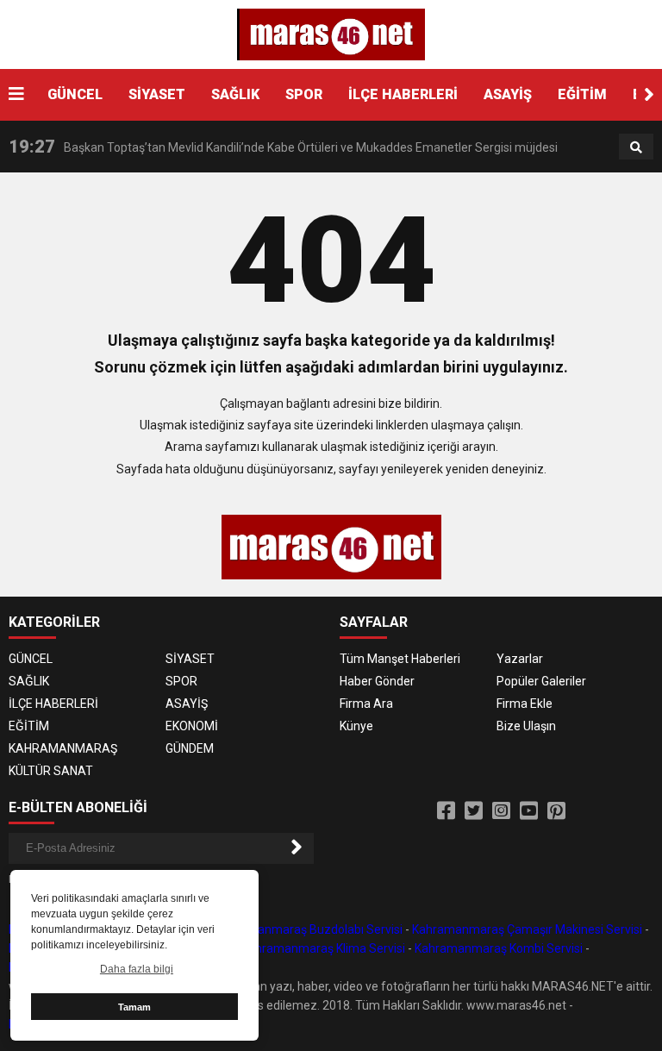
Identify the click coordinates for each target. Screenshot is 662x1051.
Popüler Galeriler (541, 681)
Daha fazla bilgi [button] (136, 969)
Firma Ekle (524, 703)
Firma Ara (366, 703)
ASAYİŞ (508, 94)
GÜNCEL (75, 94)
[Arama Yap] (636, 147)
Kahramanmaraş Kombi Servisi (499, 948)
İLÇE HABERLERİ (403, 94)
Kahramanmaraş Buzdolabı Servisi (309, 929)
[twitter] (474, 811)
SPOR (303, 94)
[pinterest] (556, 811)
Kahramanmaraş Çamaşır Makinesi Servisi (527, 929)
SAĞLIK (235, 94)
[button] (649, 95)
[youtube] (529, 811)
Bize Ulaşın (526, 726)
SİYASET (156, 94)
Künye (356, 726)
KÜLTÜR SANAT (51, 771)
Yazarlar (519, 659)
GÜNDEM (190, 748)
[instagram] (501, 811)
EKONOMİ (192, 726)
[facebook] (446, 811)
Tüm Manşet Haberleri (400, 659)
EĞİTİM (582, 94)
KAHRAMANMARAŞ (63, 748)
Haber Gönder (377, 681)
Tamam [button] (134, 1007)
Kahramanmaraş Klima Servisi (323, 948)
